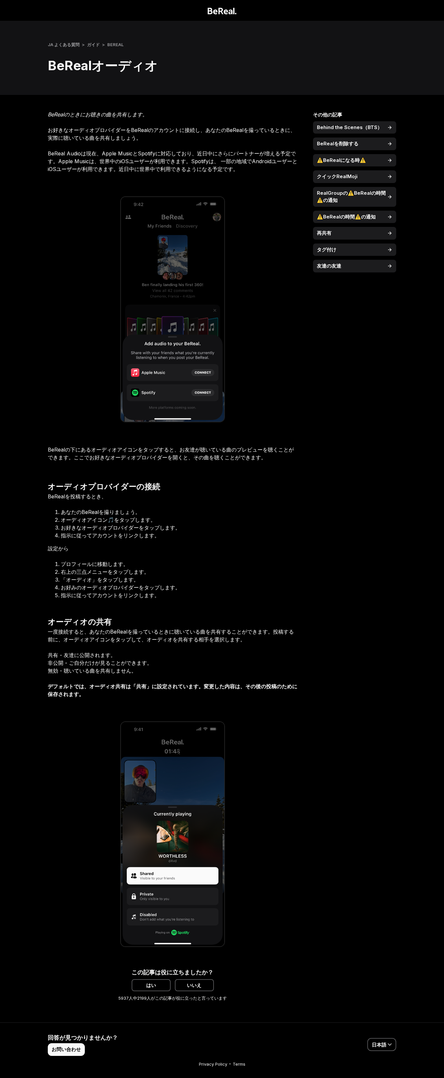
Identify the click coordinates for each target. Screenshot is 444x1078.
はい (151, 985)
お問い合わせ (66, 1049)
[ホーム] (222, 10)
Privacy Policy (213, 1064)
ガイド (93, 44)
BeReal (115, 44)
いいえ (194, 985)
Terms (239, 1064)
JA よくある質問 (64, 44)
